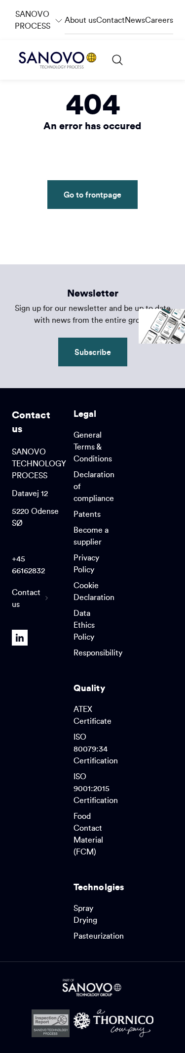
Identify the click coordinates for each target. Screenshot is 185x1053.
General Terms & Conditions (93, 446)
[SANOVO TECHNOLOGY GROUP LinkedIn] (20, 638)
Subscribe (92, 352)
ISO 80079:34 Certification (96, 748)
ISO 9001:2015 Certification (96, 788)
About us (80, 20)
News (135, 20)
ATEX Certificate (92, 715)
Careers (159, 20)
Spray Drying (85, 914)
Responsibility (98, 652)
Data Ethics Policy (84, 625)
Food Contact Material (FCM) (88, 833)
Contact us (26, 598)
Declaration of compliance (94, 486)
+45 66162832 (28, 564)
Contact (110, 20)
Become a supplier (91, 536)
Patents (87, 514)
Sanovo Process (40, 15)
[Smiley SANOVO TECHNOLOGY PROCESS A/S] (51, 1023)
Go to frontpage (92, 194)
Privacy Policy (86, 563)
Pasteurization (99, 936)
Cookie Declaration (94, 591)
